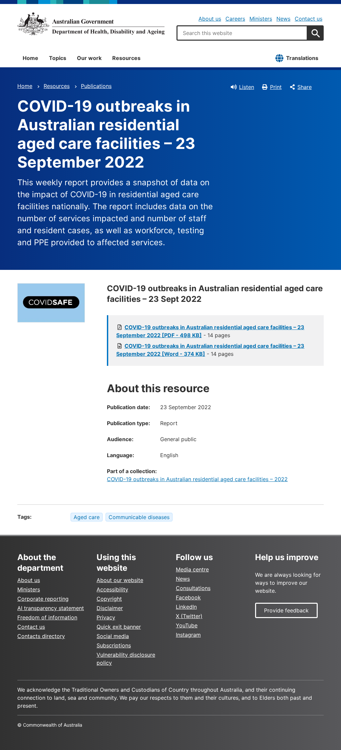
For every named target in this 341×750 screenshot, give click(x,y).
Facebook (188, 597)
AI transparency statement (50, 608)
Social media (113, 636)
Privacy (106, 617)
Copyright (109, 598)
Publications (96, 86)
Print (276, 87)
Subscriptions (114, 645)
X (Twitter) (189, 616)
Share (304, 87)
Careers (235, 18)
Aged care (87, 517)
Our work (89, 58)
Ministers (260, 18)
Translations (302, 58)
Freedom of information (47, 617)
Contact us (308, 18)
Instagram (188, 634)
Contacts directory (41, 636)
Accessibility (112, 589)
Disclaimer (110, 608)
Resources (126, 58)
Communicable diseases (139, 517)
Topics (57, 58)
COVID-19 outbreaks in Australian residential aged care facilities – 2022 (197, 479)
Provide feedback (286, 610)
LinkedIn (186, 606)
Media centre (192, 569)
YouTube (186, 625)
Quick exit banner (119, 626)
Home (30, 58)
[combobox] (242, 33)
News (283, 18)
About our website (120, 580)
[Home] (91, 23)
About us (209, 18)
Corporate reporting (43, 598)
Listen (246, 87)
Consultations (193, 588)
